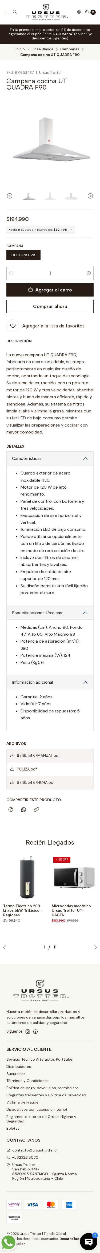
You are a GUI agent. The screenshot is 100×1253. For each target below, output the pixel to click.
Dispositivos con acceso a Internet (36, 1109)
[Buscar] (14, 12)
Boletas (12, 1128)
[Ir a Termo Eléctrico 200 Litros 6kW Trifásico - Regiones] (26, 878)
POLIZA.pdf (27, 769)
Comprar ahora (50, 306)
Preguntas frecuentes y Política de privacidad (46, 1095)
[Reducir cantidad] (11, 273)
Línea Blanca (42, 49)
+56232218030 (25, 1157)
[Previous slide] (10, 196)
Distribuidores (18, 1066)
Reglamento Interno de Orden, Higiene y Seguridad (41, 1119)
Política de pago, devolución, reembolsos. (42, 1087)
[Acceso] (79, 12)
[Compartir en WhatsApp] (23, 810)
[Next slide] (90, 196)
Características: (27, 458)
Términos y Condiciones (27, 1080)
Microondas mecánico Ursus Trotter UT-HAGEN (71, 910)
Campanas (69, 49)
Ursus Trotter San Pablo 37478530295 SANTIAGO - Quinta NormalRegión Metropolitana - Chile (45, 1171)
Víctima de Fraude (22, 1102)
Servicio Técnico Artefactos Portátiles (39, 1059)
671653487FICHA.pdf (36, 782)
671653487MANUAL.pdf (38, 755)
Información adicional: (33, 682)
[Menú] (6, 12)
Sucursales (15, 1073)
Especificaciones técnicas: (37, 612)
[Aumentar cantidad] (88, 273)
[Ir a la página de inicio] (47, 12)
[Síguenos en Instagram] (27, 1031)
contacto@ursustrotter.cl (34, 1150)
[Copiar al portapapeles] (36, 810)
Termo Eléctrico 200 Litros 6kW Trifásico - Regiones (23, 910)
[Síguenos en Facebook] (35, 1031)
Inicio (20, 49)
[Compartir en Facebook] (10, 810)
